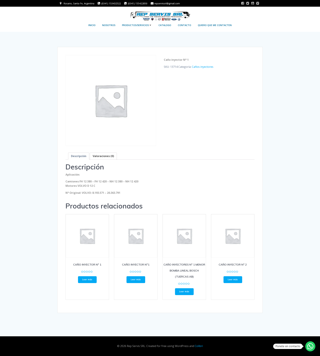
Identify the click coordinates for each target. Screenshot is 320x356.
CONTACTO (184, 25)
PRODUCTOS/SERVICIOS (135, 25)
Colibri (199, 346)
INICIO (92, 25)
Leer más (87, 279)
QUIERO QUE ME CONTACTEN (215, 25)
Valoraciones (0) (103, 156)
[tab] (78, 156)
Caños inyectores (202, 67)
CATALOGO (164, 25)
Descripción (78, 156)
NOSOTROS (108, 25)
